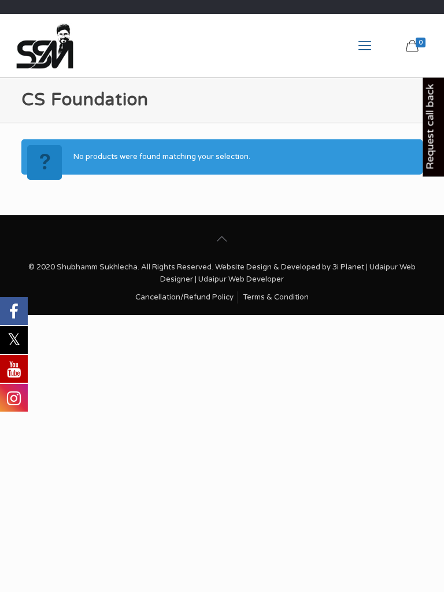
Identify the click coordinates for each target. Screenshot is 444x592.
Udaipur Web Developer (241, 279)
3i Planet (349, 267)
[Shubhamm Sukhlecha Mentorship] (44, 45)
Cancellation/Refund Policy (184, 297)
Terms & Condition (276, 297)
